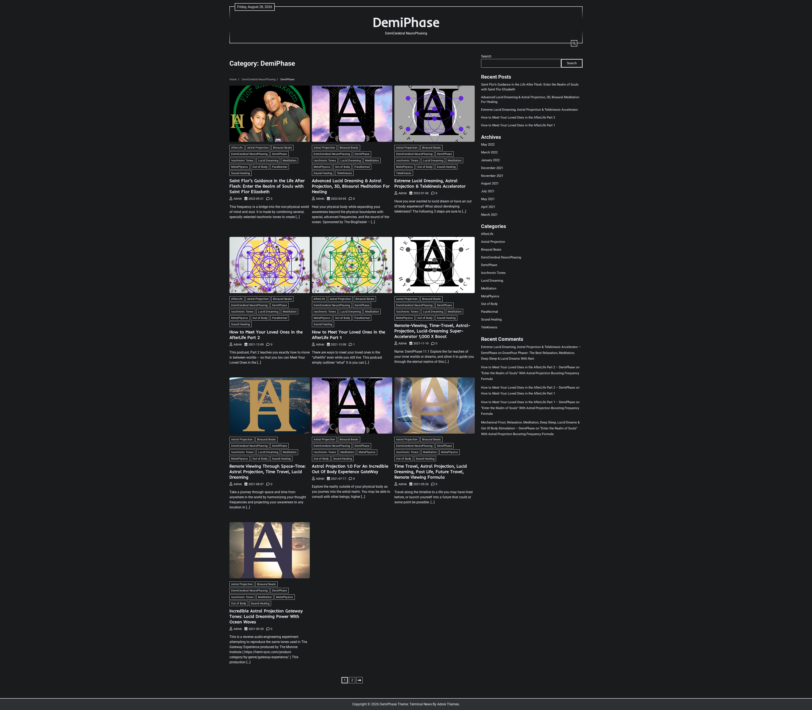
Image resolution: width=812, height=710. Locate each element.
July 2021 (487, 191)
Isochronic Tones (242, 160)
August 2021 (490, 183)
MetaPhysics (239, 166)
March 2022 (489, 152)
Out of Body (260, 166)
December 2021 (492, 168)
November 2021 (492, 176)
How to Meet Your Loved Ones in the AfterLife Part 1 (518, 125)
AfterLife (237, 147)
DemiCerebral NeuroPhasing (249, 154)
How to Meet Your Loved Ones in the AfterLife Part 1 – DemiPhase (528, 402)
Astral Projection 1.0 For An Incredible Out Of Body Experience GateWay (350, 468)
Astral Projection (258, 147)
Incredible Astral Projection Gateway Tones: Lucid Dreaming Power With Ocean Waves (266, 616)
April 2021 (488, 207)
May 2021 (488, 199)
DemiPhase (406, 22)
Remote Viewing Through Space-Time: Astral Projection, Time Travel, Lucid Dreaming (267, 471)
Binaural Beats (282, 147)
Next (359, 680)
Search (486, 56)
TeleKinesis (344, 173)
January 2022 (490, 160)
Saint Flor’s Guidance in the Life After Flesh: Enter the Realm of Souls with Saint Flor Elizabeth (267, 186)
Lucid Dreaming (268, 160)
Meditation (289, 160)
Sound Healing (240, 173)
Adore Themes (448, 704)
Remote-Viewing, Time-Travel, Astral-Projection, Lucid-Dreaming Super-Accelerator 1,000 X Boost (432, 331)
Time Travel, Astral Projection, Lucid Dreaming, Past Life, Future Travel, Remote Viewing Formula (430, 471)
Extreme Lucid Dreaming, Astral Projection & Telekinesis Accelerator (430, 183)
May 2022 (488, 144)
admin (237, 198)
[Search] (574, 43)
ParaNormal (279, 166)
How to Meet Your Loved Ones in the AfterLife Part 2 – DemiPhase (528, 367)
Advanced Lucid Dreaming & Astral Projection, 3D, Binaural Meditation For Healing (351, 186)
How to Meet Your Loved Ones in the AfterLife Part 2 (518, 117)
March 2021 (489, 214)
